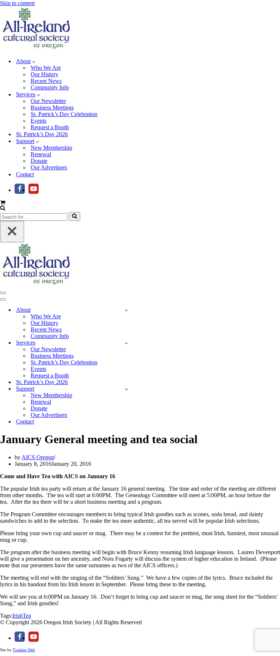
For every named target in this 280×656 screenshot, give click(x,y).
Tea (27, 616)
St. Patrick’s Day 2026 (42, 134)
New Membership (51, 148)
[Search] (2, 209)
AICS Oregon (38, 457)
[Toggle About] (126, 310)
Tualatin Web (24, 650)
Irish (17, 616)
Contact (25, 174)
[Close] (12, 231)
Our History (44, 74)
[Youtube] (33, 189)
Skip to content (17, 3)
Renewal (41, 154)
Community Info (50, 87)
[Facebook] (20, 189)
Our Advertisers (49, 167)
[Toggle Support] (126, 389)
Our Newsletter (48, 101)
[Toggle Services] (126, 343)
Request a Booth (50, 127)
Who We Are (46, 68)
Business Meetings (52, 107)
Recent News (46, 81)
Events (38, 121)
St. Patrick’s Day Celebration (64, 114)
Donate (39, 161)
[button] (33, 61)
